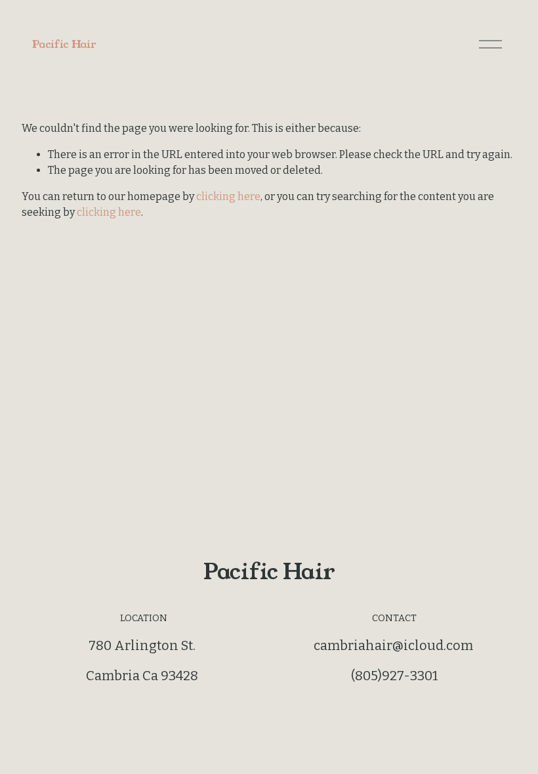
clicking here (228, 196)
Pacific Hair (64, 44)
